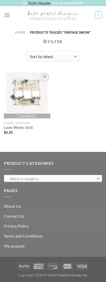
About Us (12, 206)
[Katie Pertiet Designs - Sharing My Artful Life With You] (53, 15)
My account (14, 245)
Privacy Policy (16, 225)
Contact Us (14, 216)
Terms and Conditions (23, 235)
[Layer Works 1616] (27, 95)
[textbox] (51, 178)
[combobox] (53, 178)
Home (20, 32)
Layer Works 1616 (18, 127)
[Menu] (7, 15)
